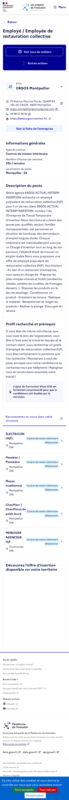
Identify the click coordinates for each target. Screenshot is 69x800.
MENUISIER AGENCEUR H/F (14, 537)
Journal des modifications (16, 673)
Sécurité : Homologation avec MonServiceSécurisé (28, 771)
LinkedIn (10, 704)
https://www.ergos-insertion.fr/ (29, 118)
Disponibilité (9, 693)
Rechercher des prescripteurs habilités (22, 669)
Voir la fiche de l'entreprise (34, 129)
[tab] (34, 419)
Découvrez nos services (15, 744)
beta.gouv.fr (10, 752)
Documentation (11, 684)
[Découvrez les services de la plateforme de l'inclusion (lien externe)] (16, 725)
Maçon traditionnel (14, 483)
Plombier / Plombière (13, 459)
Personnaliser (35, 795)
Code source (9, 767)
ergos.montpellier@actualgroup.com (32, 109)
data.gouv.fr (30, 752)
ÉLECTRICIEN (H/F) (15, 436)
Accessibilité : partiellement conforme (22, 763)
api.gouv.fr (49, 752)
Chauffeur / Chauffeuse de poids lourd (16, 509)
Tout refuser (47, 790)
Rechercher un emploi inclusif (18, 664)
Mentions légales (11, 775)
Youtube (10, 708)
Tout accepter (24, 790)
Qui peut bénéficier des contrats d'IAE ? (23, 688)
